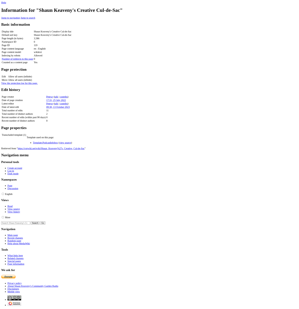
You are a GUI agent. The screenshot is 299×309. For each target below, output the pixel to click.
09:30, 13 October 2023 (58, 107)
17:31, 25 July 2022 (56, 100)
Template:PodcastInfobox (45, 142)
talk (56, 96)
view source (65, 142)
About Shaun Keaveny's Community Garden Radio (32, 286)
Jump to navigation (10, 18)
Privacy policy (14, 283)
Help (3, 2)
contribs (64, 96)
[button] (3, 194)
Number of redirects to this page (17, 59)
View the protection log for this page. (19, 83)
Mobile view (13, 291)
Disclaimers (13, 289)
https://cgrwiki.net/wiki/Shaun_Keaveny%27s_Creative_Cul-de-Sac (51, 148)
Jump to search (28, 18)
